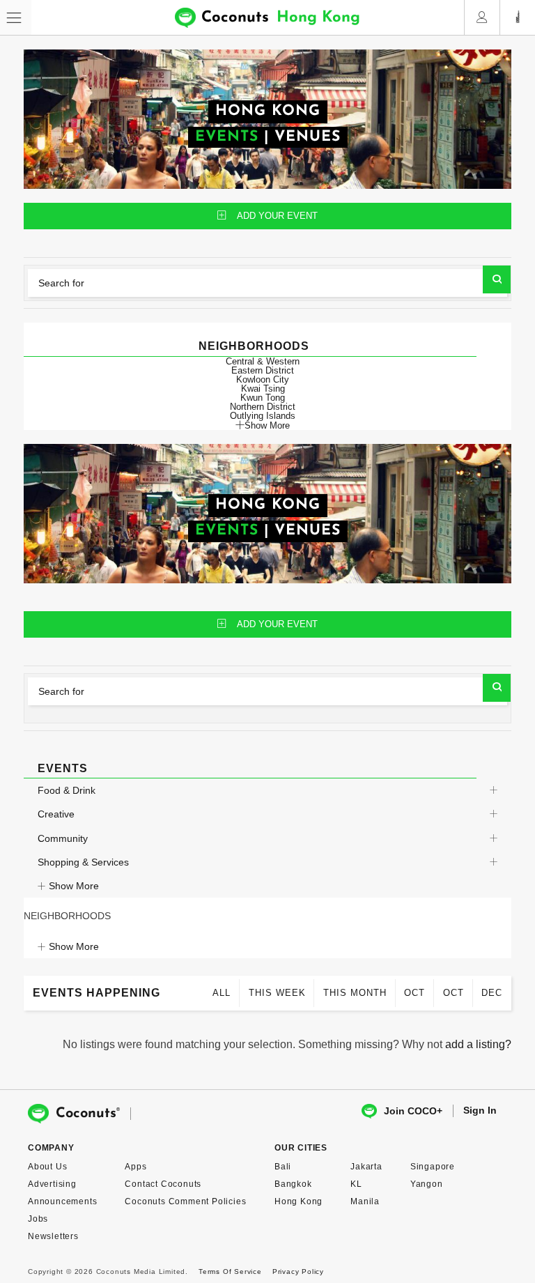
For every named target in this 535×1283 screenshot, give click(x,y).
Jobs (38, 1219)
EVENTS (226, 137)
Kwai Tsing (263, 388)
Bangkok (293, 1184)
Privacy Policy (298, 1271)
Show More (267, 425)
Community (63, 838)
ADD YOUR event (277, 215)
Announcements (62, 1201)
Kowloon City (262, 379)
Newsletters (53, 1236)
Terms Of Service (230, 1271)
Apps (135, 1166)
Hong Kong (298, 1201)
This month (355, 993)
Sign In (480, 1110)
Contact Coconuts (163, 1184)
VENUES (307, 137)
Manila (365, 1201)
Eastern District (262, 370)
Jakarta (366, 1166)
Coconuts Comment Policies (185, 1201)
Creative (56, 814)
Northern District (262, 406)
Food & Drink (66, 790)
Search (497, 279)
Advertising (52, 1184)
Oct (414, 993)
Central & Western (263, 361)
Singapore (432, 1166)
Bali (282, 1166)
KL (356, 1184)
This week (277, 993)
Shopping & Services (83, 862)
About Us (47, 1166)
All (221, 993)
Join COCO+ (413, 1110)
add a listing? (478, 1044)
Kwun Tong (262, 397)
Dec (491, 993)
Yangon (426, 1184)
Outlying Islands (262, 415)
